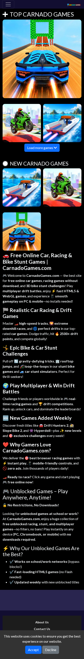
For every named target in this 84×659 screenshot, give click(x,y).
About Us (42, 622)
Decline (50, 650)
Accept (33, 650)
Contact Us (42, 629)
